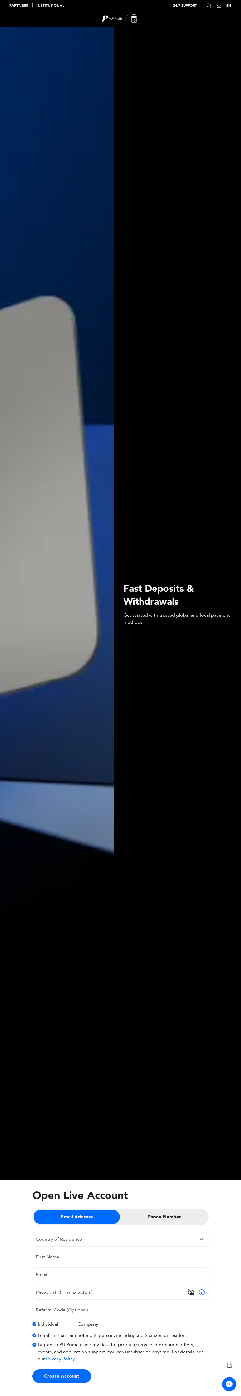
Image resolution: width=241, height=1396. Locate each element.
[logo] (124, 19)
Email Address (77, 1217)
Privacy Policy (60, 1359)
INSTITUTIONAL (50, 5)
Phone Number (164, 1217)
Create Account (61, 1376)
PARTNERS (18, 5)
